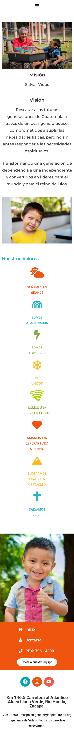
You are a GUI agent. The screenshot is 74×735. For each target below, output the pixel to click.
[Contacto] (20, 640)
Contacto (33, 640)
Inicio (30, 629)
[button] (37, 5)
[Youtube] (49, 682)
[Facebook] (25, 682)
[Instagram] (37, 682)
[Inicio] (20, 629)
